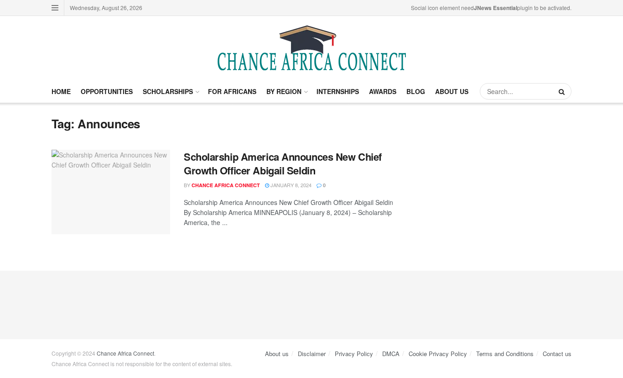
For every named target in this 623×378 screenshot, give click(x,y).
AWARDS (382, 91)
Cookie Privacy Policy (438, 353)
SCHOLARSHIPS (168, 91)
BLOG (415, 91)
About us (277, 353)
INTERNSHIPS (338, 91)
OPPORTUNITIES (107, 91)
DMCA (391, 353)
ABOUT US (451, 91)
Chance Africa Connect (226, 185)
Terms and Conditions (505, 353)
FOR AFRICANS (232, 91)
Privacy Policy (354, 353)
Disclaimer (312, 353)
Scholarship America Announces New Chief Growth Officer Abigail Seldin (283, 163)
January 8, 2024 (290, 185)
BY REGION (283, 91)
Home (61, 91)
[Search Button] (562, 91)
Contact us (557, 353)
